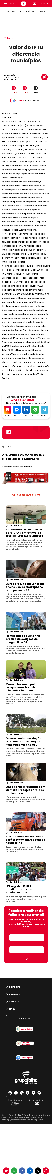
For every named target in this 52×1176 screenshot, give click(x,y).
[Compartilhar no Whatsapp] (14, 1170)
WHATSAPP (11, 11)
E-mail (12, 944)
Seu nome (13, 931)
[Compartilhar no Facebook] (22, 1170)
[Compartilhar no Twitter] (38, 1170)
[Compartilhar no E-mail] (40, 1093)
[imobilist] (6, 1170)
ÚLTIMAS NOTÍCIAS (27, 11)
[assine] (46, 1170)
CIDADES (41, 11)
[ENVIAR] (26, 958)
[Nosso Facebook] (17, 1093)
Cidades (8, 38)
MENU (12, 3)
